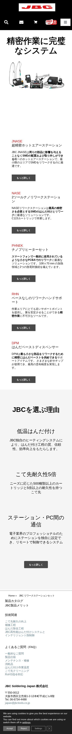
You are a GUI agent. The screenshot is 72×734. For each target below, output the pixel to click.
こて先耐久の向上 (15, 621)
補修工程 (10, 625)
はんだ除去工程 (14, 628)
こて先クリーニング (17, 670)
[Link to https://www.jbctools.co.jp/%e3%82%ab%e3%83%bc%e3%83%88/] (35, 21)
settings (26, 722)
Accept (10, 728)
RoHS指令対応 (14, 674)
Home (11, 595)
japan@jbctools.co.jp (17, 703)
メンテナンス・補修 (17, 660)
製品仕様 (10, 657)
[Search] (6, 22)
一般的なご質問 (14, 653)
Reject (24, 728)
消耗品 (9, 664)
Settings (38, 728)
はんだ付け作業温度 (17, 667)
